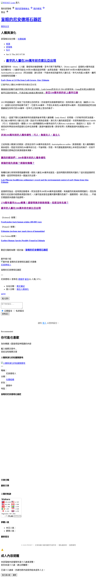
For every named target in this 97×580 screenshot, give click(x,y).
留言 (27, 279)
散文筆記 (21, 286)
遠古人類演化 (23, 289)
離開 (14, 575)
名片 (8, 50)
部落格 (9, 47)
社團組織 (22, 39)
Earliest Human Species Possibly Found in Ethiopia (23, 240)
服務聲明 (72, 545)
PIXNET (29, 545)
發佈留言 (5, 314)
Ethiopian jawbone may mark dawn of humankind (23, 231)
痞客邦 (21, 279)
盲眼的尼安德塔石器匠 (21, 19)
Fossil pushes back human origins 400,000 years (21, 222)
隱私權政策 (63, 545)
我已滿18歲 (6, 575)
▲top (3, 294)
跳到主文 (5, 26)
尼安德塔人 (6, 265)
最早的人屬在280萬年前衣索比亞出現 (31, 60)
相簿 (8, 44)
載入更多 (5, 298)
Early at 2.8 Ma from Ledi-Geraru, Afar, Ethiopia (25, 80)
